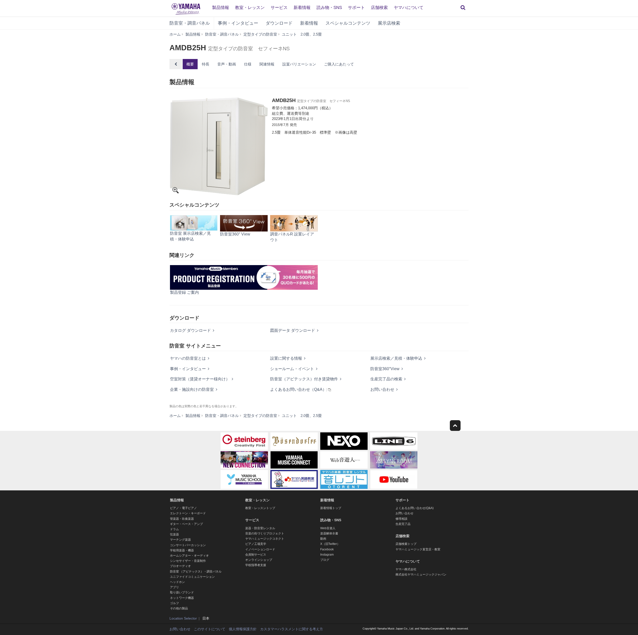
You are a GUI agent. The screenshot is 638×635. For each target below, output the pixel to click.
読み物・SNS (329, 7)
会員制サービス (255, 554)
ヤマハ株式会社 (406, 569)
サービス (279, 7)
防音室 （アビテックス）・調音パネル (196, 571)
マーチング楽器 (180, 539)
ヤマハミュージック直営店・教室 (418, 549)
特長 (205, 64)
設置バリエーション (299, 64)
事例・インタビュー (238, 23)
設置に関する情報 (286, 358)
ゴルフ (174, 603)
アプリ (174, 587)
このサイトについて (209, 629)
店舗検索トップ (406, 544)
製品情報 (220, 7)
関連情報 (266, 64)
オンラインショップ (258, 560)
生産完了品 (403, 524)
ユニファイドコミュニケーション (192, 576)
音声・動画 (226, 64)
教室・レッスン (250, 7)
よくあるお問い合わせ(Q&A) (415, 508)
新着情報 (302, 7)
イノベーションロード (260, 549)
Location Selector (183, 618)
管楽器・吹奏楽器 (182, 518)
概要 (190, 64)
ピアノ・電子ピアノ (183, 508)
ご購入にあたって (339, 64)
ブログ (324, 560)
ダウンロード (279, 23)
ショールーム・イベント (292, 369)
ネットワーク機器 (182, 598)
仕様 (247, 64)
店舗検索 (379, 7)
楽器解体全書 (329, 533)
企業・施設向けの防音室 (192, 389)
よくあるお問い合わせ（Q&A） (298, 389)
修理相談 (401, 518)
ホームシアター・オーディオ (189, 555)
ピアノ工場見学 (255, 544)
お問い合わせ (382, 389)
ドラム (174, 529)
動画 (323, 538)
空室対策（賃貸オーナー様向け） (200, 379)
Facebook (327, 549)
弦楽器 (174, 534)
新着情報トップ (330, 508)
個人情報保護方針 (243, 629)
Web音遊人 (327, 528)
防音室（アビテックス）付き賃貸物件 (304, 379)
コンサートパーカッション (188, 545)
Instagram (327, 554)
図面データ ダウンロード (292, 330)
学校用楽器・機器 (182, 550)
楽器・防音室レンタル (260, 528)
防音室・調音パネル (189, 23)
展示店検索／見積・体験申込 (396, 358)
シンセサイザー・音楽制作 (188, 561)
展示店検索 (389, 23)
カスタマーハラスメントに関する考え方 (291, 629)
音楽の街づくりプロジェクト (264, 533)
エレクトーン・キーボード (188, 513)
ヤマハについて (408, 7)
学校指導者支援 (255, 565)
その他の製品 (179, 608)
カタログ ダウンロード (190, 330)
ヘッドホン (177, 582)
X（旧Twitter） (330, 544)
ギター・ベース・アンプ (186, 524)
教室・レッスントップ (260, 508)
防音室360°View (384, 369)
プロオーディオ (180, 566)
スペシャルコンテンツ (347, 23)
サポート (356, 7)
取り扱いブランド (182, 592)
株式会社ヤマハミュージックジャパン (421, 574)
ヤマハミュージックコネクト (264, 538)
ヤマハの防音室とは (188, 358)
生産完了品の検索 (386, 379)
